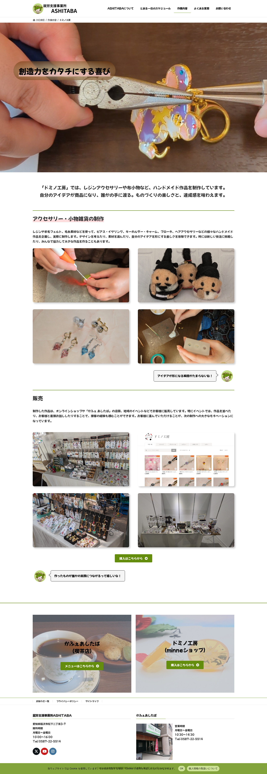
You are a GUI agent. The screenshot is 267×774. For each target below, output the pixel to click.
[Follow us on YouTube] (44, 751)
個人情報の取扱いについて (203, 768)
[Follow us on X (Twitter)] (36, 751)
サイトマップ (92, 701)
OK (181, 768)
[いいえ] (262, 768)
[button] (133, 558)
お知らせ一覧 (42, 701)
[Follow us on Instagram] (52, 751)
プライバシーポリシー (67, 701)
